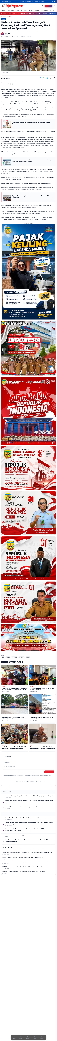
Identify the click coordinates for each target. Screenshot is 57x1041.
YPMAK (31, 10)
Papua (17, 10)
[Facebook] (48, 2)
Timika (3, 89)
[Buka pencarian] (42, 6)
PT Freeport (24, 10)
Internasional (44, 10)
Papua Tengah (10, 10)
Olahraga (52, 10)
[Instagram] (52, 2)
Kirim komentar (49, 772)
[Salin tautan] (54, 78)
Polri (26, 110)
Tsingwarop (21, 657)
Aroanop (8, 657)
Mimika (3, 10)
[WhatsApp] (43, 78)
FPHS (3, 657)
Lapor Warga (41, 1)
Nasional (37, 10)
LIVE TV (48, 6)
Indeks (36, 1)
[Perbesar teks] (8, 84)
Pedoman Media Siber (29, 1)
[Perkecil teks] (5, 84)
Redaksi (22, 1)
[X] (50, 2)
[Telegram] (47, 78)
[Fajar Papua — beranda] (12, 6)
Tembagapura (36, 95)
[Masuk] (54, 6)
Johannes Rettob (6, 93)
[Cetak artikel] (12, 84)
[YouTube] (55, 2)
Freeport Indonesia (40, 110)
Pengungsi (28, 657)
